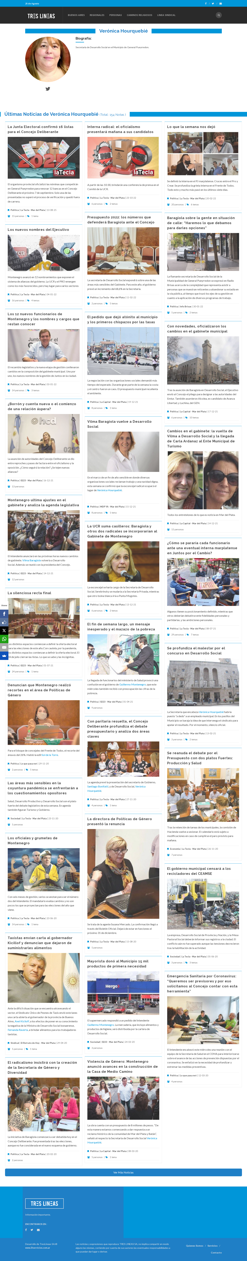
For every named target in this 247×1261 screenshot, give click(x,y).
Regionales (97, 15)
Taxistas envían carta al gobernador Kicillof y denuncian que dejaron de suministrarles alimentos (40, 943)
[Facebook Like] (4, 622)
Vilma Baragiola (31, 560)
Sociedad (15, 818)
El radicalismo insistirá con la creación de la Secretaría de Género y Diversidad (42, 1068)
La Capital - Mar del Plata (113, 402)
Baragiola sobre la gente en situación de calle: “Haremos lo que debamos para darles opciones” (201, 223)
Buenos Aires (76, 15)
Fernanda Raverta (18, 1029)
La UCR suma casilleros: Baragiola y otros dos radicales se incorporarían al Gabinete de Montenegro (122, 531)
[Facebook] (207, 3)
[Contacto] (220, 3)
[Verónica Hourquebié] (48, 59)
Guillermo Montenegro (132, 684)
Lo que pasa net (28, 763)
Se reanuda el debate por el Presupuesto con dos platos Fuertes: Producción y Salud (200, 758)
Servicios (213, 1245)
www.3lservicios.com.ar (37, 1247)
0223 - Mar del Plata (31, 480)
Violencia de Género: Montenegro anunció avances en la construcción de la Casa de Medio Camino (122, 1067)
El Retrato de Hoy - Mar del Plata (38, 1043)
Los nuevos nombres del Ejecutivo (38, 230)
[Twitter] (214, 3)
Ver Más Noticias (123, 1172)
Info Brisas (185, 306)
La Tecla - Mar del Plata (32, 210)
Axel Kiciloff (22, 1021)
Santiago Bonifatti (97, 786)
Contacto (216, 1252)
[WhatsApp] (4, 639)
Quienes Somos (194, 1245)
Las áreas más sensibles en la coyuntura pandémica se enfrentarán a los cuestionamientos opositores (43, 788)
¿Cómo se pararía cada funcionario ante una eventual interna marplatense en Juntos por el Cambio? (202, 548)
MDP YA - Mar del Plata (112, 506)
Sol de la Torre (50, 754)
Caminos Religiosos (139, 15)
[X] (4, 630)
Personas (115, 15)
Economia (175, 848)
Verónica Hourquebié (109, 490)
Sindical (15, 1043)
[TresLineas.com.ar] (44, 15)
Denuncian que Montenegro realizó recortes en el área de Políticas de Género (39, 690)
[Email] (4, 647)
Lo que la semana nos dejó (191, 127)
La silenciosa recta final (29, 593)
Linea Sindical (166, 15)
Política (15, 210)
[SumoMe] (4, 656)
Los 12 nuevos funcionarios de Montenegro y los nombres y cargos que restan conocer (43, 319)
